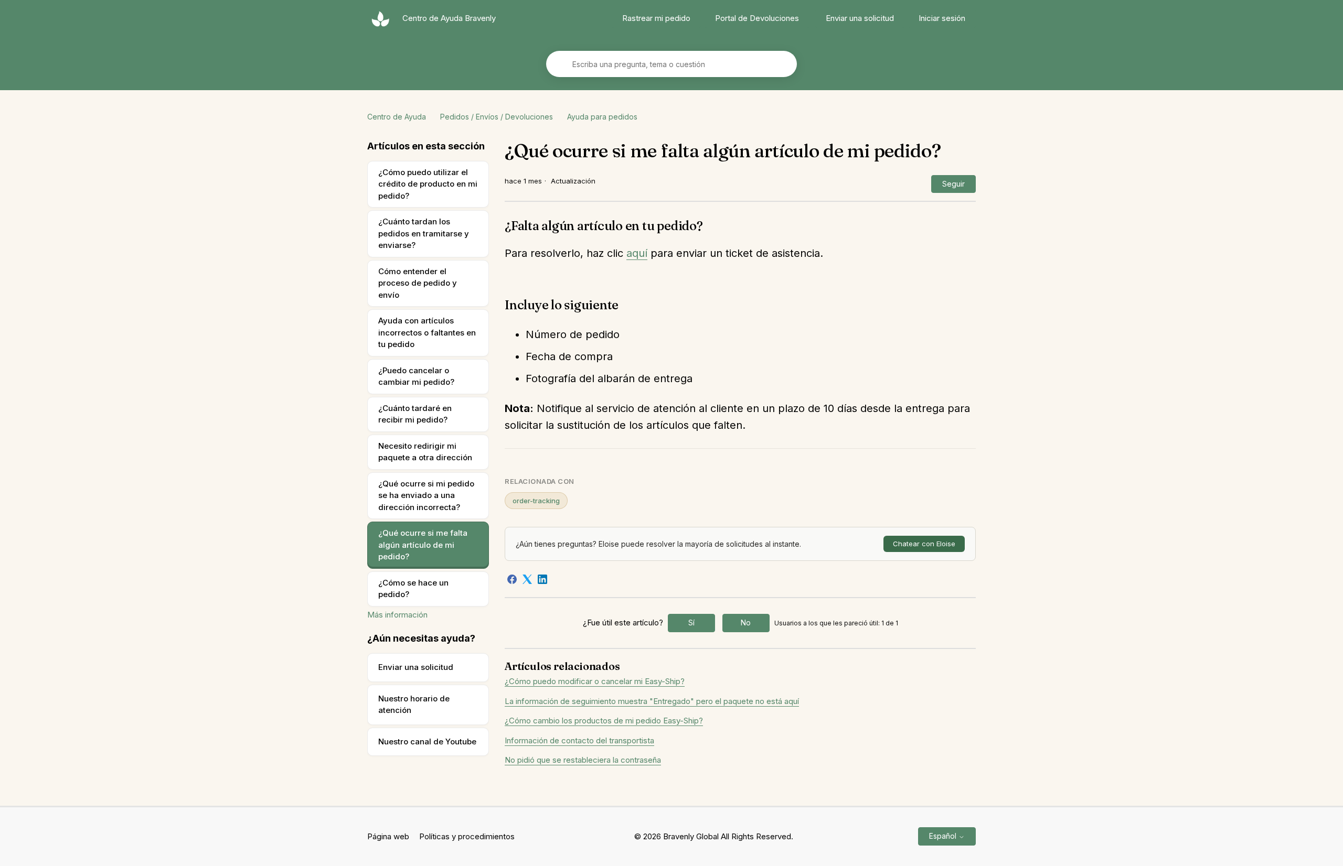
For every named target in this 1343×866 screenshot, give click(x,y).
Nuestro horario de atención (414, 705)
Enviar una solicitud (860, 18)
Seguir (953, 183)
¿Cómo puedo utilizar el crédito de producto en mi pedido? (427, 184)
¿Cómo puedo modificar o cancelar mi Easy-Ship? (595, 681)
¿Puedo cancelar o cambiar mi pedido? (416, 376)
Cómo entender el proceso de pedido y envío (417, 283)
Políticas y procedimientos (467, 836)
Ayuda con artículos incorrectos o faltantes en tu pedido (427, 332)
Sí (691, 622)
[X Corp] (527, 579)
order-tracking (536, 500)
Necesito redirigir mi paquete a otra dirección (425, 452)
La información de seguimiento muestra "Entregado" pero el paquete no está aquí (652, 701)
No (746, 622)
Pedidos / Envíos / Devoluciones (496, 116)
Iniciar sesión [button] (942, 18)
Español (943, 835)
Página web (388, 836)
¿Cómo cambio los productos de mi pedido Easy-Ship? (604, 721)
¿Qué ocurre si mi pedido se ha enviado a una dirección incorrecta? (426, 495)
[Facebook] (512, 579)
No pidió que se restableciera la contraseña (583, 760)
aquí (636, 253)
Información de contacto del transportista (579, 740)
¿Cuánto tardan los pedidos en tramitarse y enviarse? (423, 233)
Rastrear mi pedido (656, 18)
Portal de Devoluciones (757, 18)
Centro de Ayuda (396, 116)
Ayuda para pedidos (602, 116)
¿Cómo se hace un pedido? (413, 589)
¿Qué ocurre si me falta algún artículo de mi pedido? (422, 544)
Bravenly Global (691, 836)
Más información (397, 615)
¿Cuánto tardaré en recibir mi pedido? (415, 414)
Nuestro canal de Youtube (427, 741)
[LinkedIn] (542, 579)
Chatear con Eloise (924, 543)
